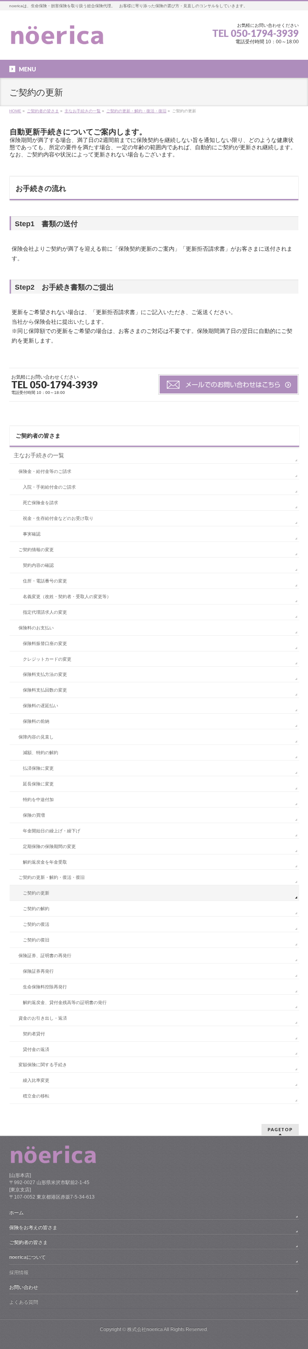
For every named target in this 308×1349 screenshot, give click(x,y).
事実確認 (32, 533)
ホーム (16, 1212)
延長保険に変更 (38, 783)
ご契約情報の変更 (36, 549)
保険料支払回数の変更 (45, 690)
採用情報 (18, 1272)
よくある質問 (23, 1302)
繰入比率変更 (36, 1080)
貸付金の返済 (36, 1049)
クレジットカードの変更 (47, 659)
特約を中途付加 (38, 799)
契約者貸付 (34, 1033)
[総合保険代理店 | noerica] (57, 38)
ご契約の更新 (36, 893)
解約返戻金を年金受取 (45, 862)
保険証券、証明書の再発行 (44, 955)
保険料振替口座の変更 (45, 643)
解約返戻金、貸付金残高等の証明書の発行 (65, 1002)
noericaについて (27, 1257)
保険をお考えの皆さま (33, 1227)
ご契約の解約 (36, 908)
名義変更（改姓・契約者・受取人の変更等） (67, 596)
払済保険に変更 (38, 768)
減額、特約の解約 (40, 752)
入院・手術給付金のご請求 (49, 487)
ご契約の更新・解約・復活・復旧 (51, 877)
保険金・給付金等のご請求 (44, 471)
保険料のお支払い (36, 627)
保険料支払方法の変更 (45, 674)
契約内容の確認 (38, 565)
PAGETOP (280, 1129)
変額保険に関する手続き (42, 1064)
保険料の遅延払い (40, 705)
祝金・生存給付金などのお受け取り (58, 518)
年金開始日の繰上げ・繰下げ (51, 830)
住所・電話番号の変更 (45, 580)
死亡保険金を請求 (40, 502)
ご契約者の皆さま (38, 435)
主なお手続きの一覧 (39, 455)
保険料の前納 (36, 721)
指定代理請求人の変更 (45, 612)
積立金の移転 (36, 1095)
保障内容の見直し (36, 736)
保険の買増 (34, 815)
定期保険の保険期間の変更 (49, 846)
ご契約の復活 (36, 924)
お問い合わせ (23, 1287)
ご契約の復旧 (36, 939)
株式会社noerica (145, 1329)
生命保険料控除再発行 (45, 986)
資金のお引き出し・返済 (42, 1018)
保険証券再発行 (38, 971)
